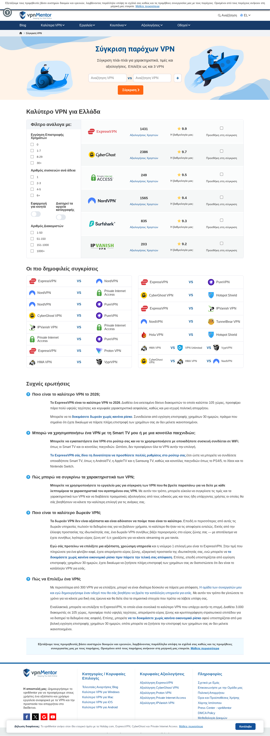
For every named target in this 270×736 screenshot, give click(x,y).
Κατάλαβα (245, 726)
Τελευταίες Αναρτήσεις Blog (100, 687)
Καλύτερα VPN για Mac (97, 697)
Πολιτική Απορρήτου (211, 692)
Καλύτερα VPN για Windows (101, 692)
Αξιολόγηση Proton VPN (155, 692)
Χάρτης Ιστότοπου (210, 703)
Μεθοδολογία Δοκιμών (212, 718)
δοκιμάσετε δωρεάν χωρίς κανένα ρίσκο (102, 416)
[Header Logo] (36, 15)
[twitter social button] (35, 716)
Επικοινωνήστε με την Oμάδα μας (220, 687)
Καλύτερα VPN (51, 25)
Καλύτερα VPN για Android (100, 707)
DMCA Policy (206, 713)
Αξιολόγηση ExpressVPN (156, 682)
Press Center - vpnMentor (214, 707)
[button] (7, 12)
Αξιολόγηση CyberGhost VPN (159, 687)
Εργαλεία (85, 25)
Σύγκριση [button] (129, 90)
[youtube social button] (52, 716)
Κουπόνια (117, 25)
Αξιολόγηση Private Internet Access (163, 697)
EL (245, 15)
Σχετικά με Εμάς (208, 682)
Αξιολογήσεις (150, 25)
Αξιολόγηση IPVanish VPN (157, 703)
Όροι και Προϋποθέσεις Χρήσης (218, 697)
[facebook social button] (26, 716)
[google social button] (44, 716)
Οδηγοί (182, 25)
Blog (23, 25)
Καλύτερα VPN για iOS (97, 702)
